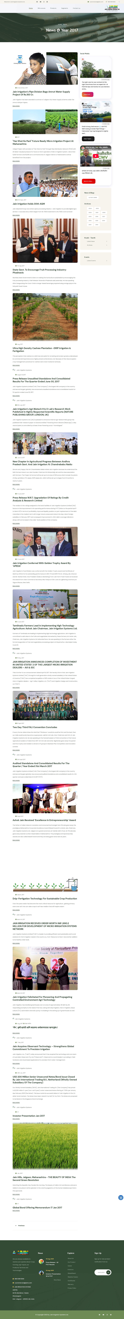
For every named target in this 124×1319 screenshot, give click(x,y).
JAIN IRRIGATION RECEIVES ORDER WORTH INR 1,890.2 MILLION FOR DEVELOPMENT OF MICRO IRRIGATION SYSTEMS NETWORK (45, 926)
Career (70, 1266)
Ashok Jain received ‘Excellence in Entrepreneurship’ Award (44, 820)
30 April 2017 (20, 723)
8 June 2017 (20, 622)
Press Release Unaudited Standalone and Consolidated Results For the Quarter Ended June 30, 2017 (41, 380)
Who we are (41, 8)
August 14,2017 (21, 375)
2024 (90, 208)
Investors (70, 1269)
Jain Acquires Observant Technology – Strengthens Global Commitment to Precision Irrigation (43, 1048)
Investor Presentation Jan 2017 (29, 1115)
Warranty (71, 1284)
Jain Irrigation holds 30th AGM (29, 203)
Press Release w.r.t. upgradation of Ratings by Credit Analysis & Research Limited (41, 499)
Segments (64, 8)
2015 (96, 220)
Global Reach (72, 1273)
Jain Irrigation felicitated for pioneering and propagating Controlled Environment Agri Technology (42, 998)
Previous (21, 1226)
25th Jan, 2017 (21, 1073)
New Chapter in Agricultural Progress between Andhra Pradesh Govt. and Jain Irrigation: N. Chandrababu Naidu (42, 463)
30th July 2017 (21, 405)
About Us (71, 1258)
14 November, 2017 (22, 88)
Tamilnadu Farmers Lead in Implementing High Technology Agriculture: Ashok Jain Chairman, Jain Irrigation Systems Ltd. (45, 627)
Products (53, 8)
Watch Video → (89, 181)
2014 (103, 220)
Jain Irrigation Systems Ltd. (59, 1315)
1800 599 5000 (111, 2)
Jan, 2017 (20, 1173)
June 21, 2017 (21, 458)
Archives (89, 245)
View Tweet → (88, 139)
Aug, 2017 (20, 344)
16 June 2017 (21, 494)
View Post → (88, 94)
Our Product (71, 1262)
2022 (90, 212)
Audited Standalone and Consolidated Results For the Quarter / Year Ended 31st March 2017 (41, 765)
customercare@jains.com (96, 2)
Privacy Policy (72, 1288)
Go (108, 1272)
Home (31, 8)
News (65, 24)
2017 (18, 137)
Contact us (76, 8)
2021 (97, 212)
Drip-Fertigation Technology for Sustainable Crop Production (45, 898)
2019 (90, 216)
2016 (90, 220)
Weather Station (73, 1277)
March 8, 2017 (21, 919)
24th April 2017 (21, 759)
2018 (96, 216)
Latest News (93, 197)
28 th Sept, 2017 (21, 200)
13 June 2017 (20, 559)
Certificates (71, 1281)
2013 (90, 224)
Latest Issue (91, 241)
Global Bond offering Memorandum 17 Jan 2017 (37, 1207)
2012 (96, 224)
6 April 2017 (20, 816)
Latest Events (91, 261)
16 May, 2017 (20, 658)
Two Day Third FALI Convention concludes (35, 727)
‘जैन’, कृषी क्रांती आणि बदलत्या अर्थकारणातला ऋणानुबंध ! (35, 1027)
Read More (16, 106)
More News (57, 1280)
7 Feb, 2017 (20, 1042)
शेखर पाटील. (28, 1023)
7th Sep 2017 (20, 266)
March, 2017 (20, 895)
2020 (104, 212)
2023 (97, 208)
